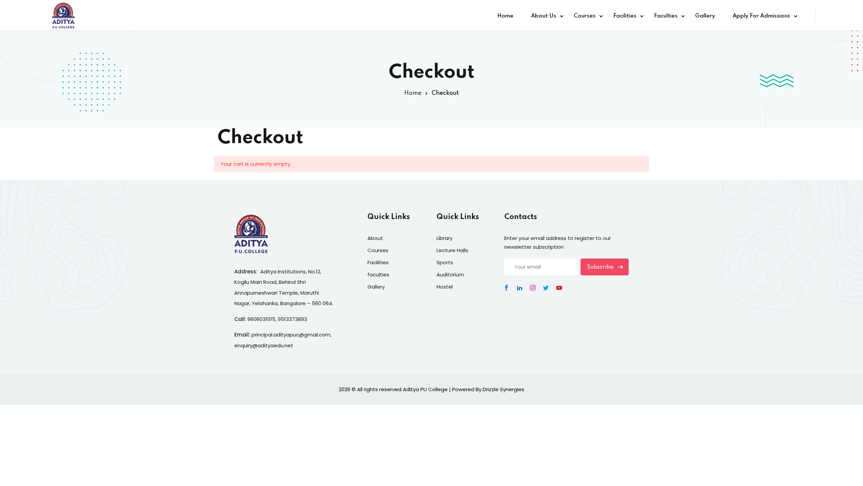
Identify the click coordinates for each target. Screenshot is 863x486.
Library (444, 238)
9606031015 (261, 319)
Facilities (624, 16)
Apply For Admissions (761, 16)
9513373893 (292, 319)
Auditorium (450, 274)
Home (505, 16)
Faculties (666, 16)
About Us (543, 16)
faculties (378, 274)
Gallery (705, 16)
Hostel (445, 286)
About (375, 238)
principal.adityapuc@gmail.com (290, 334)
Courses (585, 16)
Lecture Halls (452, 250)
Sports (445, 262)
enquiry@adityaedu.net (263, 345)
